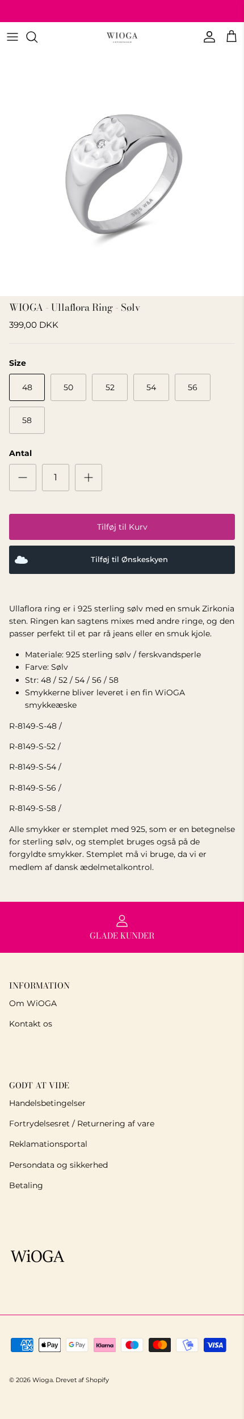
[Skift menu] (12, 36)
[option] (122, 174)
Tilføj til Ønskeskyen (129, 559)
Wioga (42, 1380)
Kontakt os (30, 1024)
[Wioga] (122, 37)
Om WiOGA (33, 1003)
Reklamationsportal (48, 1144)
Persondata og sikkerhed (58, 1165)
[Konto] (206, 36)
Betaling (26, 1185)
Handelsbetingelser (47, 1103)
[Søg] (37, 36)
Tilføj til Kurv (122, 527)
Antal (20, 453)
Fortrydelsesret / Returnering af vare (81, 1123)
